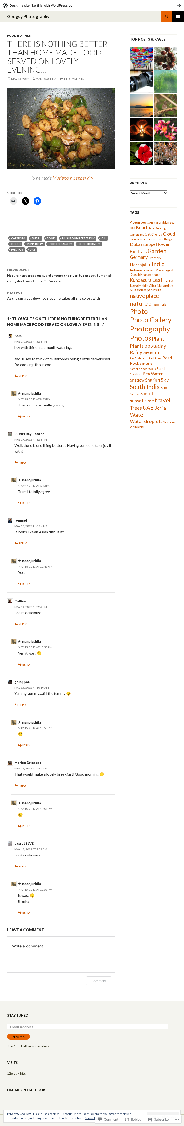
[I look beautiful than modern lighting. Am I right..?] (141, 129)
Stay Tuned (17, 1015)
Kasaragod (164, 270)
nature (139, 303)
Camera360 (137, 234)
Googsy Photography (28, 16)
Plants (137, 346)
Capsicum (18, 238)
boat (152, 228)
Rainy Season (144, 352)
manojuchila (46, 79)
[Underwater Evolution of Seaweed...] (165, 81)
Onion (16, 243)
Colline (20, 601)
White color (137, 426)
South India (145, 386)
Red (151, 358)
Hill (149, 265)
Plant (158, 339)
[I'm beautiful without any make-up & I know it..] (165, 129)
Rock (134, 363)
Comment (98, 981)
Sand (161, 368)
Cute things (164, 239)
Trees (136, 408)
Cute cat (152, 239)
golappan (22, 682)
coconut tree (138, 239)
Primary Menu (178, 16)
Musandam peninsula (145, 290)
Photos (17, 249)
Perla (163, 304)
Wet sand (169, 421)
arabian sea (167, 222)
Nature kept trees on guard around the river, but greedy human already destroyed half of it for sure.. (59, 275)
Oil (103, 238)
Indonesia (137, 270)
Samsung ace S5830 (143, 369)
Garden (157, 251)
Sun (164, 387)
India (158, 263)
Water (137, 414)
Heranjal (138, 264)
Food (51, 238)
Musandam (165, 285)
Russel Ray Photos (29, 434)
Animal (153, 222)
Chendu (156, 234)
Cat (148, 234)
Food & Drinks (19, 35)
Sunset (146, 393)
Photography (89, 243)
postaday (155, 345)
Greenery (154, 258)
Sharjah (152, 380)
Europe (149, 244)
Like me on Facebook (26, 1090)
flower (163, 244)
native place (144, 295)
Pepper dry (35, 243)
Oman (153, 304)
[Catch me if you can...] (141, 58)
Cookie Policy (93, 1118)
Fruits (143, 252)
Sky (165, 380)
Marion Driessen (27, 763)
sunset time (142, 400)
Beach (142, 227)
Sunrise (135, 393)
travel (162, 400)
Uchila (160, 408)
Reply (23, 376)
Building (160, 228)
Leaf (157, 280)
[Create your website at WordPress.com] (92, 5)
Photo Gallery (61, 243)
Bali (132, 228)
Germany (139, 257)
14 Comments (73, 79)
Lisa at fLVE (24, 843)
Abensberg (139, 222)
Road (167, 358)
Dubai (36, 238)
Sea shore (136, 374)
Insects (150, 270)
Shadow (137, 380)
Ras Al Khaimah (139, 358)
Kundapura (141, 280)
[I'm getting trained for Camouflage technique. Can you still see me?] (165, 105)
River (158, 358)
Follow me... (18, 1037)
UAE (32, 249)
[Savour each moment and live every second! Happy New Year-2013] (165, 153)
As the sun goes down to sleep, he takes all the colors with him (56, 295)
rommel (20, 520)
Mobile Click (147, 285)
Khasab (135, 274)
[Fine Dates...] (165, 58)
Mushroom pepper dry (73, 178)
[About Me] (141, 81)
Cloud (169, 234)
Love (134, 285)
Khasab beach (150, 274)
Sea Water (153, 373)
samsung (146, 363)
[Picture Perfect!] (141, 105)
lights (168, 280)
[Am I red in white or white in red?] (141, 153)
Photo (139, 311)
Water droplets (146, 421)
